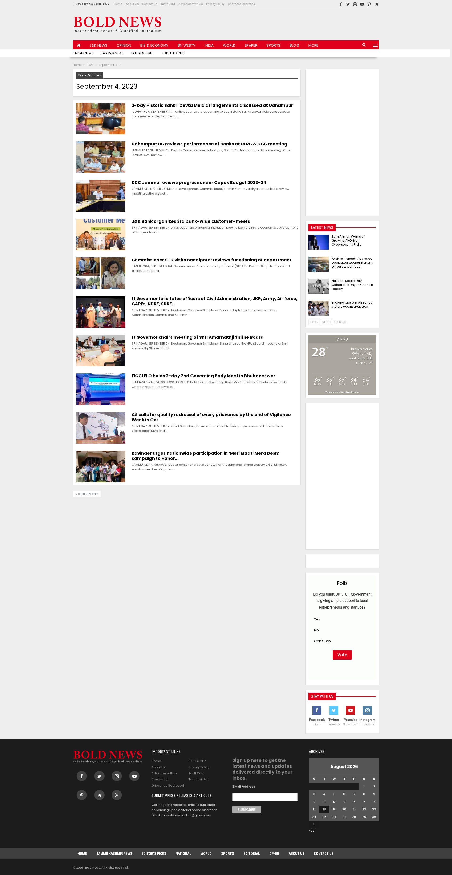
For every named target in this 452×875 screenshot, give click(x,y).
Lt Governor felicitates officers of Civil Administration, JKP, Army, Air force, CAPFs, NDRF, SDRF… (214, 301)
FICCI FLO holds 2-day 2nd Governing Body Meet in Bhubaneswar (203, 376)
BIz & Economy (154, 45)
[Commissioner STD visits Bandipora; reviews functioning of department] (100, 273)
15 (364, 801)
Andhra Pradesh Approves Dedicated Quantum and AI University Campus (352, 262)
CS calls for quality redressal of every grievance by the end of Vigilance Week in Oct (211, 417)
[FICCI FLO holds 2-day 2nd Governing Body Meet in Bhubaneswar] (100, 389)
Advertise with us (190, 4)
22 (364, 809)
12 (334, 801)
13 (344, 801)
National (183, 853)
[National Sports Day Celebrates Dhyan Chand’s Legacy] (318, 286)
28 (354, 817)
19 (334, 809)
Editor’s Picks (154, 853)
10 (314, 801)
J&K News (98, 45)
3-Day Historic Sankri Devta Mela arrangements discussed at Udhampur (212, 105)
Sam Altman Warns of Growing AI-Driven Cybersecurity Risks (348, 240)
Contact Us (149, 4)
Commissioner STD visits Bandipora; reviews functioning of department (211, 260)
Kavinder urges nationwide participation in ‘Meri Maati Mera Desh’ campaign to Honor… (205, 455)
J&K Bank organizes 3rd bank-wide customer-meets (191, 221)
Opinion (124, 45)
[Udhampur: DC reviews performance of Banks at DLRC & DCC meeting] (100, 157)
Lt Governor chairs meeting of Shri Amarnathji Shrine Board (198, 337)
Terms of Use (199, 779)
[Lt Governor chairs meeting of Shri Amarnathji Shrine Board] (100, 350)
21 (354, 809)
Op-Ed (274, 853)
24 (314, 817)
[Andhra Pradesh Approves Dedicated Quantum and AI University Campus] (318, 264)
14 (354, 801)
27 (344, 817)
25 (324, 817)
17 (314, 809)
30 (374, 817)
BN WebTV (187, 45)
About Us (132, 4)
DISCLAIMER (197, 761)
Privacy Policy (215, 4)
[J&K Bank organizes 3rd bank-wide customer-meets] (100, 234)
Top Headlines (173, 53)
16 (374, 801)
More (313, 45)
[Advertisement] (293, 23)
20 (344, 809)
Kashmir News (112, 53)
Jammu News (83, 53)
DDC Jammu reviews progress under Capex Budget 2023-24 (199, 182)
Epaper (251, 45)
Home (118, 4)
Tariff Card (168, 4)
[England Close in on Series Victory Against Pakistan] (318, 308)
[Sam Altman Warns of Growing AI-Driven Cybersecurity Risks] (318, 242)
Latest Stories (142, 53)
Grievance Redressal (242, 4)
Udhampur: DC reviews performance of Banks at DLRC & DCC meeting (209, 144)
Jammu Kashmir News (114, 853)
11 (324, 801)
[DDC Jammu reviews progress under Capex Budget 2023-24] (100, 195)
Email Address (243, 786)
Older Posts (88, 494)
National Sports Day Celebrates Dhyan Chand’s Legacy (352, 284)
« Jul (312, 830)
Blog (294, 45)
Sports (273, 45)
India (209, 45)
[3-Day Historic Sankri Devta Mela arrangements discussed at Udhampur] (100, 118)
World (229, 45)
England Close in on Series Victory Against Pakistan (352, 304)
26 (334, 817)
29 (364, 817)
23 (374, 809)
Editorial (251, 853)
